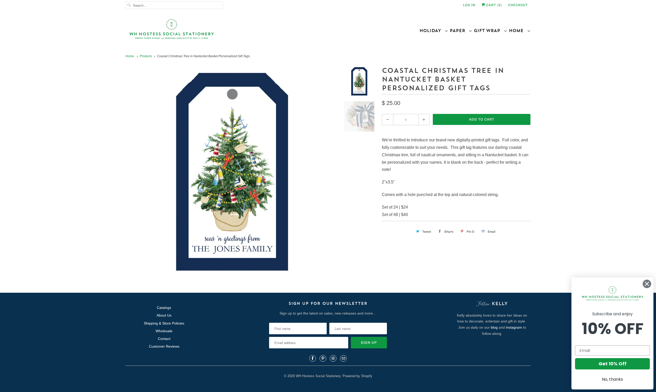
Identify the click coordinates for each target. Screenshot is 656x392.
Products (146, 56)
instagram (514, 327)
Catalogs (164, 308)
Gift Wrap (489, 30)
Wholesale (164, 331)
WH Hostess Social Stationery (318, 376)
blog (494, 327)
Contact (164, 339)
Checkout (518, 5)
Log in (469, 5)
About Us (164, 315)
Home (518, 30)
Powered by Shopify (357, 376)
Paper (459, 30)
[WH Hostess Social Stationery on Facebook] (312, 358)
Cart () (493, 5)
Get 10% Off (613, 363)
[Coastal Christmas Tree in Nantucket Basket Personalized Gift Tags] (232, 171)
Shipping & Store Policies (164, 323)
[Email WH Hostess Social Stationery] (343, 358)
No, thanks (612, 379)
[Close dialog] (646, 283)
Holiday (432, 30)
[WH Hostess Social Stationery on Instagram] (333, 358)
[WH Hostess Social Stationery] (225, 31)
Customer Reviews (164, 346)
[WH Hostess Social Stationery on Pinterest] (323, 358)
